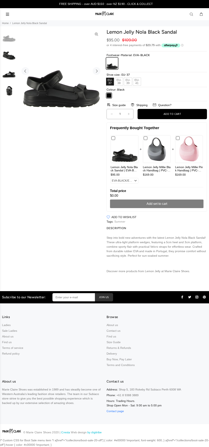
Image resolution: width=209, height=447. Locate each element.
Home (5, 23)
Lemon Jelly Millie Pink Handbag (189, 170)
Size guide (119, 105)
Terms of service (12, 347)
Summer (119, 221)
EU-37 (110, 81)
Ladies (6, 325)
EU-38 (119, 81)
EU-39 (128, 81)
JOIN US (104, 297)
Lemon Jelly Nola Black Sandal (124, 170)
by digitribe (94, 432)
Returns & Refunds (119, 347)
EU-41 (137, 81)
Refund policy (11, 353)
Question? (164, 105)
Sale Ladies (9, 330)
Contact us (113, 330)
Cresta (66, 432)
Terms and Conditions (121, 365)
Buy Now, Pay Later (119, 359)
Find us (7, 342)
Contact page (115, 411)
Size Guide (114, 342)
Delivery (112, 353)
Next (96, 71)
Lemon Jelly (148, 271)
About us (7, 336)
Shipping (142, 105)
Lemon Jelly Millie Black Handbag (157, 170)
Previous (25, 71)
